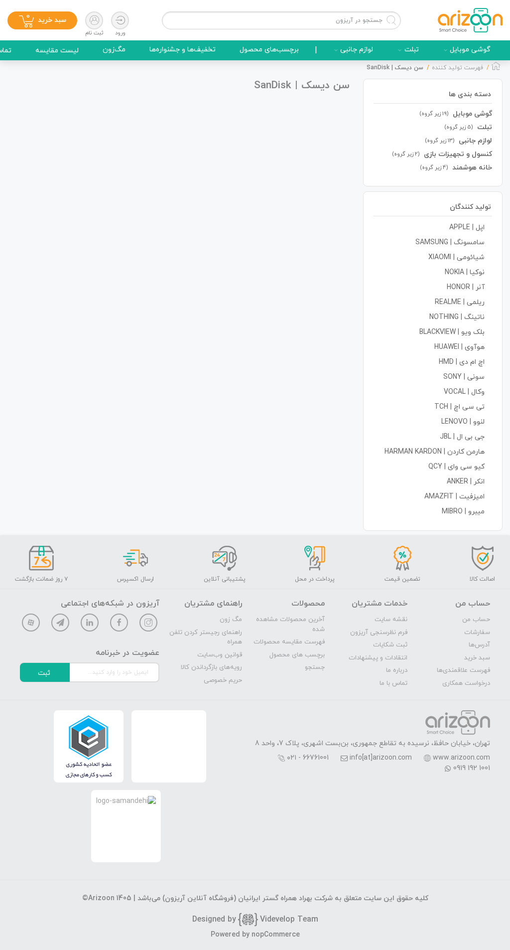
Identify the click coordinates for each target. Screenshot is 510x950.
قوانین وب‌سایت (219, 654)
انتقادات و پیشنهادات (378, 657)
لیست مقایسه (57, 50)
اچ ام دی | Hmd (462, 362)
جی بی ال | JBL (462, 437)
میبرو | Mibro (463, 511)
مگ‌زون (114, 49)
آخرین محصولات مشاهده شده (290, 624)
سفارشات (477, 632)
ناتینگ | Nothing (457, 317)
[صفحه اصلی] (496, 69)
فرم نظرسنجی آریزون (378, 632)
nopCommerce (276, 935)
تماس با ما (393, 683)
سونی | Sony (464, 377)
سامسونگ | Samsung (450, 242)
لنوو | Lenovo (463, 422)
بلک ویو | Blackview (452, 332)
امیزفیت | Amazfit (454, 496)
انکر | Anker (466, 481)
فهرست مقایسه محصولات (289, 641)
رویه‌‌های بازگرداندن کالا (211, 667)
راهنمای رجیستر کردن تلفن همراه (205, 637)
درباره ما (396, 670)
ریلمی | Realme (460, 302)
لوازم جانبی (356, 49)
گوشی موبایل (470, 49)
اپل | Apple (467, 227)
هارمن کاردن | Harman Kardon (434, 452)
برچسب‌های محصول (269, 49)
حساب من (476, 619)
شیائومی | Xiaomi (456, 257)
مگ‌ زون (231, 619)
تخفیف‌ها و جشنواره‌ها (182, 49)
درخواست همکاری (466, 683)
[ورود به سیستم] (120, 20)
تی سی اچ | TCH (459, 407)
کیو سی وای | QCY (456, 467)
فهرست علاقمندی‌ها (463, 670)
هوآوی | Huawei (459, 347)
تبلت (411, 49)
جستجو (315, 667)
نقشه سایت (391, 619)
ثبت (44, 673)
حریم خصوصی (223, 680)
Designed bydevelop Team (255, 919)
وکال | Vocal (464, 392)
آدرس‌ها (479, 644)
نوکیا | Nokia (465, 272)
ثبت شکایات (390, 644)
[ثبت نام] (94, 20)
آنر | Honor (466, 287)
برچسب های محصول (297, 654)
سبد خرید (477, 657)
